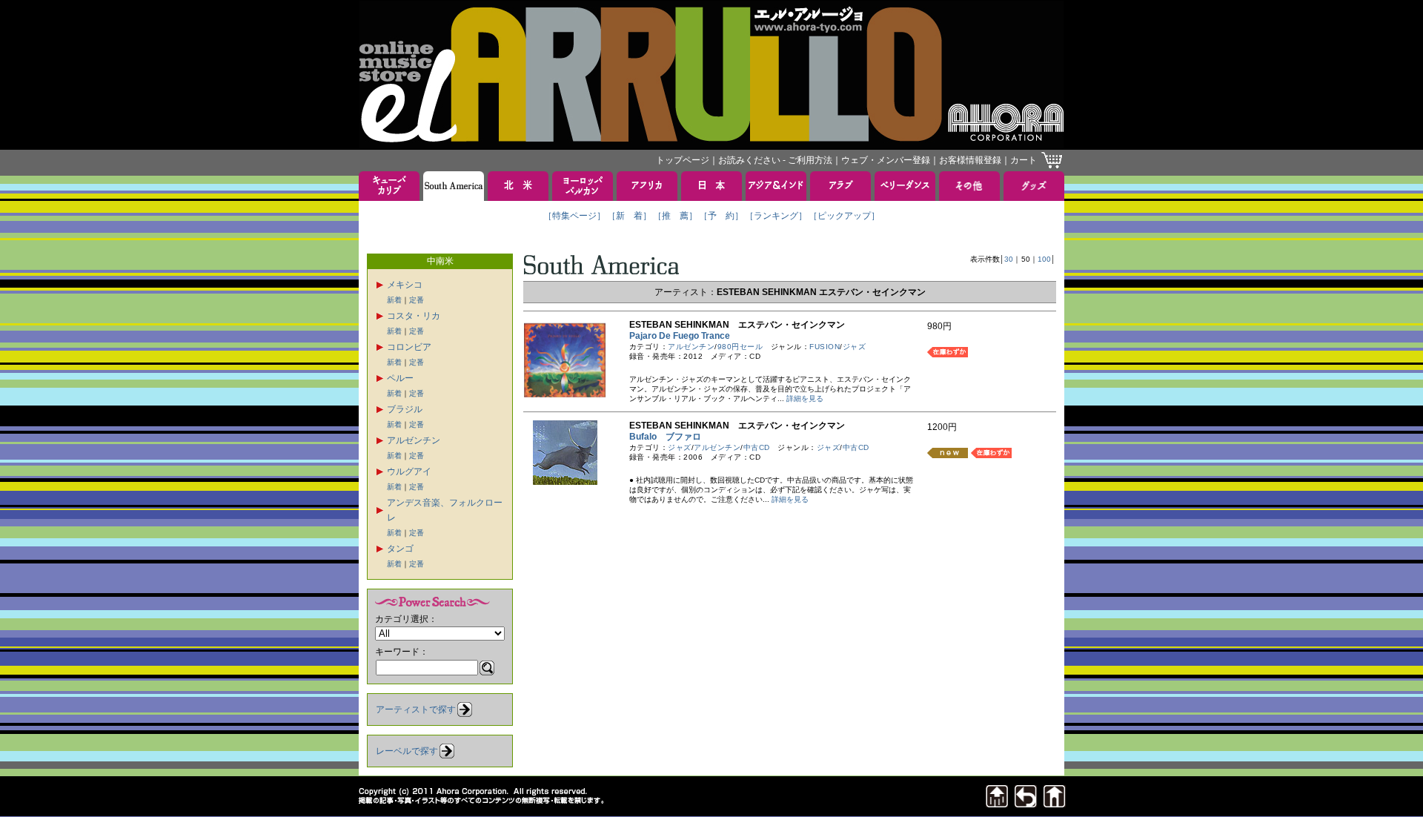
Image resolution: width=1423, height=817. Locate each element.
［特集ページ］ (574, 216)
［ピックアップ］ (844, 216)
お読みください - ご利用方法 (775, 160)
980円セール (740, 347)
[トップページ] (1055, 803)
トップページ (682, 160)
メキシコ (404, 285)
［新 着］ (629, 216)
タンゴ (400, 548)
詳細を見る (804, 398)
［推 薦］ (675, 216)
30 (1008, 259)
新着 (394, 300)
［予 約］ (721, 216)
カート (1023, 160)
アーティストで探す (416, 709)
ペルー (400, 378)
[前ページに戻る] (1026, 803)
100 (1044, 259)
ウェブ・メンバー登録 (885, 160)
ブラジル (404, 409)
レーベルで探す (407, 751)
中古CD (756, 447)
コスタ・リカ (413, 316)
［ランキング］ (776, 216)
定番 (416, 300)
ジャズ (854, 347)
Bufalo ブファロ (665, 436)
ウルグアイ (409, 471)
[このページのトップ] (997, 803)
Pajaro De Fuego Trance (684, 336)
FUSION (824, 347)
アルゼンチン (413, 440)
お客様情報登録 (970, 160)
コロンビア (409, 347)
